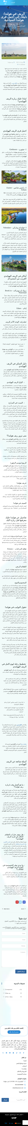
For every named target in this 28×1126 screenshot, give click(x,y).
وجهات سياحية (8, 996)
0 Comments (22, 64)
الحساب (13, 2)
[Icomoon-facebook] (23, 1052)
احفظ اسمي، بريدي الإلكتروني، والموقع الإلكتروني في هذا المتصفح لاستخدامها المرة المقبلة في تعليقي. (13, 928)
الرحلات (24, 1066)
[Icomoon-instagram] (20, 1052)
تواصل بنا (24, 1068)
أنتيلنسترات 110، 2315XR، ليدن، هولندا (13, 1081)
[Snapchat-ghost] (13, 1052)
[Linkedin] (9, 1052)
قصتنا (25, 1060)
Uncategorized (8, 989)
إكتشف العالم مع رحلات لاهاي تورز (14, 1028)
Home (18, 24)
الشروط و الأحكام (21, 1071)
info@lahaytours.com (18, 1088)
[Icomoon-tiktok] (16, 1052)
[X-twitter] (3, 1052)
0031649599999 (19, 1084)
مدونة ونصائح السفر (21, 1063)
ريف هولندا (12, 24)
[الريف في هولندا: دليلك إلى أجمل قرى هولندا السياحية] (24, 902)
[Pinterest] (6, 1052)
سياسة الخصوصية (21, 1074)
